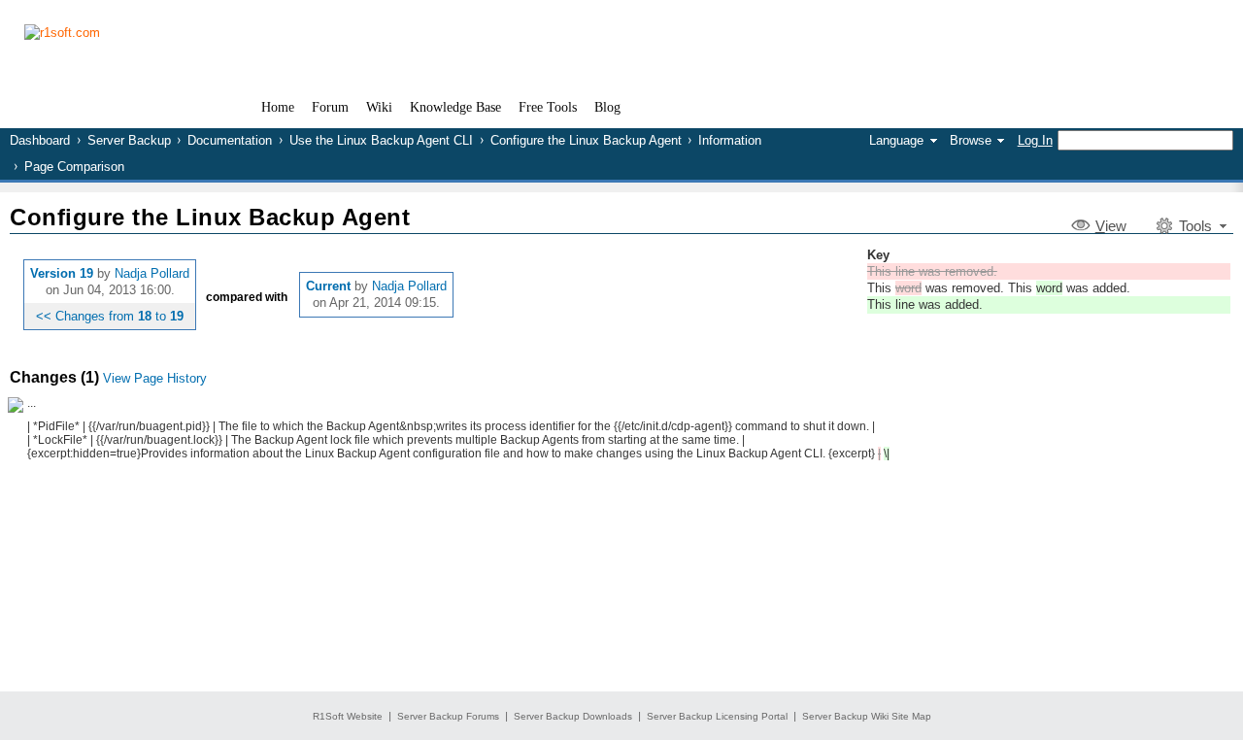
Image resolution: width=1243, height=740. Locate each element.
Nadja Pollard (152, 273)
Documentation (229, 140)
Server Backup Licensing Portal (717, 716)
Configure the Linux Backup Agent (586, 140)
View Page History (155, 378)
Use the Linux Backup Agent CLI (381, 140)
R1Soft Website (348, 716)
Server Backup (129, 140)
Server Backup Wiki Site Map (866, 716)
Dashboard (40, 140)
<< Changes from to (110, 316)
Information (729, 140)
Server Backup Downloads (573, 716)
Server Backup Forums (448, 716)
